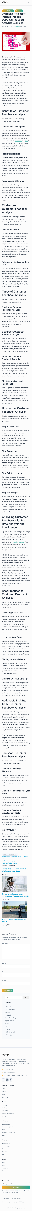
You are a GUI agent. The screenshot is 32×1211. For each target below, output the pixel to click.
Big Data (7, 1012)
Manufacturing (6, 1124)
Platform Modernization (8, 1113)
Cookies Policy (6, 1202)
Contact (4, 1170)
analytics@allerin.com (10, 1072)
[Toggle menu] (28, 3)
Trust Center (5, 1168)
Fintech (7, 1023)
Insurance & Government (8, 1132)
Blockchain (8, 1015)
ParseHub (18, 141)
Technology (19, 10)
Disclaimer (14, 1202)
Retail (3, 1130)
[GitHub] (10, 1079)
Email (4, 972)
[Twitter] (3, 1079)
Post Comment (8, 990)
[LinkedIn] (7, 1079)
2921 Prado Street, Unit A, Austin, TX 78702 (15, 1075)
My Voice (7, 1029)
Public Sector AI (10, 1032)
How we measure (6, 1146)
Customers (5, 1149)
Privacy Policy (20, 1190)
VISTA (3, 1089)
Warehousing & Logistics (8, 1127)
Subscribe (16, 1187)
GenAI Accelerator (7, 1108)
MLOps (4, 1116)
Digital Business (9, 1020)
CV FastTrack (5, 1110)
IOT (6, 1026)
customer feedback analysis (10, 854)
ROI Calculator (6, 1143)
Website (4, 980)
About (3, 1162)
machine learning (18, 542)
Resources (5, 1151)
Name (4, 963)
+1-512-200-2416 (9, 1069)
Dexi (26, 141)
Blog (3, 1154)
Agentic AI (4, 1105)
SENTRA (4, 1091)
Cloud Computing (10, 1018)
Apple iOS (8, 1006)
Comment (5, 943)
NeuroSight (5, 1097)
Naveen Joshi (16, 26)
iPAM (3, 1094)
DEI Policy (22, 1202)
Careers (4, 1165)
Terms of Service (16, 1198)
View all (4, 1135)
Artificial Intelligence (8, 10)
